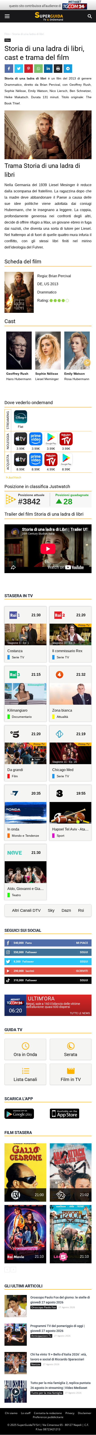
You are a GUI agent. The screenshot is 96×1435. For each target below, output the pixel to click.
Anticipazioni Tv (41, 1336)
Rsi (81, 910)
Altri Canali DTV (26, 910)
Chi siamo (11, 1413)
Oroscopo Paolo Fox (43, 1307)
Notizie (35, 1364)
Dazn (66, 910)
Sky (51, 910)
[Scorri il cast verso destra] (87, 362)
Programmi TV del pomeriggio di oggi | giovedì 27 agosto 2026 (57, 1328)
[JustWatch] (12, 477)
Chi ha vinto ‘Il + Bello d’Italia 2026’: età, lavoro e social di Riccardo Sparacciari (58, 1357)
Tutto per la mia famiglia (46, 1393)
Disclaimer (84, 1413)
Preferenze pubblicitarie (48, 1417)
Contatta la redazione (48, 1413)
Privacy (69, 1413)
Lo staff (25, 1413)
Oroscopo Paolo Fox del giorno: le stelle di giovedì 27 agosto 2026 (60, 1300)
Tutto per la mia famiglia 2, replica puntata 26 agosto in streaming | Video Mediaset (60, 1385)
